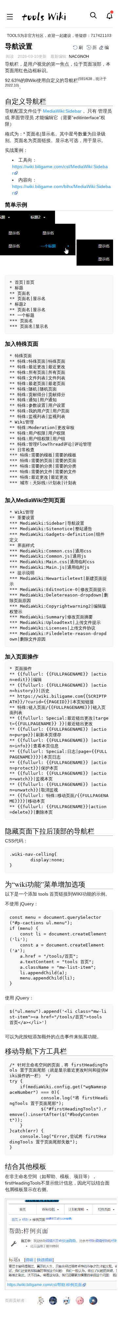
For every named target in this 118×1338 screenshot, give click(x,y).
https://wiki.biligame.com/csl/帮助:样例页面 (44, 1284)
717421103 (101, 35)
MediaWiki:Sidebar (62, 111)
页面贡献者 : (16, 1300)
